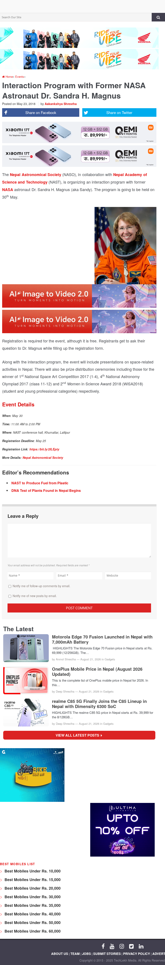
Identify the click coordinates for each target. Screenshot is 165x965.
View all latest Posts (79, 735)
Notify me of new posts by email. (35, 596)
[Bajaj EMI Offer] (32, 801)
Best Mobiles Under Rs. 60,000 (32, 931)
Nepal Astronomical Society (35, 174)
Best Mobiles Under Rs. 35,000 (32, 905)
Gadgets (110, 659)
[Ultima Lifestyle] (122, 855)
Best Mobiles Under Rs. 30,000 (32, 897)
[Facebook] (103, 946)
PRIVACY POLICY (136, 953)
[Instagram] (121, 946)
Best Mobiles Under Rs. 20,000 (32, 888)
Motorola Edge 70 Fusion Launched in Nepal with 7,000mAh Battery (102, 639)
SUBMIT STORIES (107, 953)
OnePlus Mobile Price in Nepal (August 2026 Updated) (97, 671)
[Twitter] (131, 946)
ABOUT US (59, 953)
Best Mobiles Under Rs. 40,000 (32, 914)
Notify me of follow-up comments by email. (41, 586)
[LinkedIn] (141, 946)
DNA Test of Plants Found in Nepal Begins (46, 490)
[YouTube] (112, 946)
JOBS (86, 953)
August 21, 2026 (90, 659)
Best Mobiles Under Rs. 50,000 (32, 922)
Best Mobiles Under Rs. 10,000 (32, 871)
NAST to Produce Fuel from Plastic (39, 482)
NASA (7, 189)
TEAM (75, 953)
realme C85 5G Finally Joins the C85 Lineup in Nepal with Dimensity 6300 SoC (99, 704)
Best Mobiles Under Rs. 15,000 (32, 879)
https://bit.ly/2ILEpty (44, 449)
